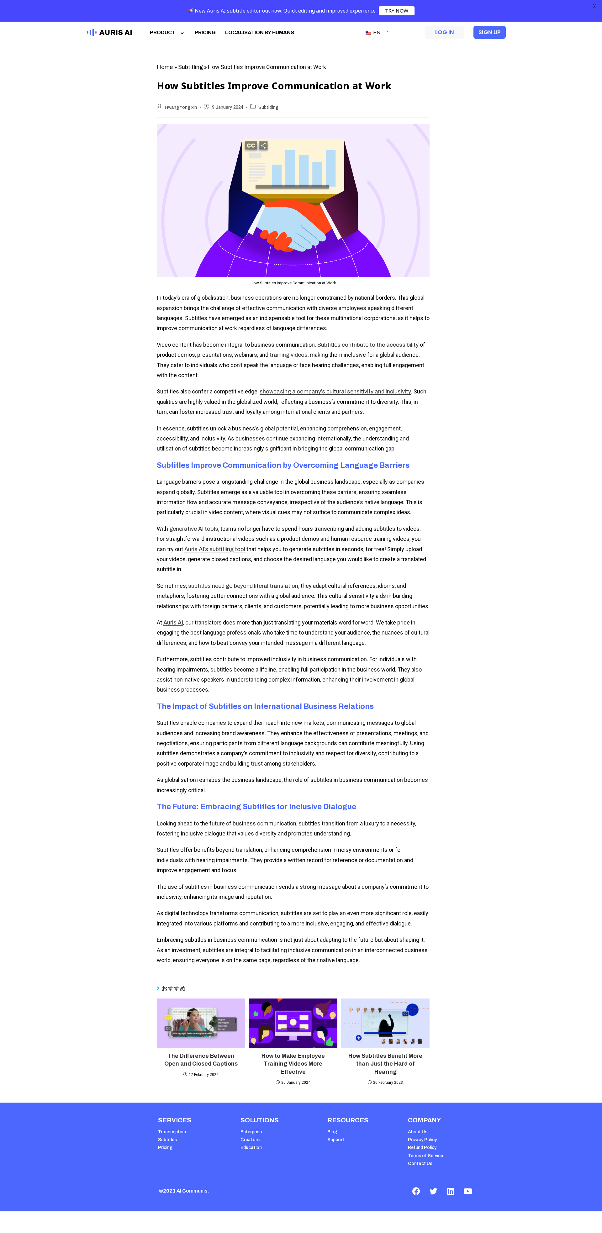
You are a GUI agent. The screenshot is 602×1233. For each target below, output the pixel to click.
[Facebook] (416, 1191)
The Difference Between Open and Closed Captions (201, 1060)
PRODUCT (162, 32)
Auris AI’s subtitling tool (215, 549)
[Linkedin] (450, 1191)
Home (165, 67)
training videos (289, 355)
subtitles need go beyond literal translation (243, 586)
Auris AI (173, 622)
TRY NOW (396, 10)
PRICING (205, 32)
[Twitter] (433, 1191)
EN (376, 32)
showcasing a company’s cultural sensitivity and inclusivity (335, 391)
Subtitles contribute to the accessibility (368, 345)
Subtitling (190, 67)
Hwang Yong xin (181, 107)
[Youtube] (468, 1191)
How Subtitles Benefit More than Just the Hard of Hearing (385, 1064)
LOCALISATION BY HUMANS (259, 32)
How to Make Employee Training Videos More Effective (293, 1064)
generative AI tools (193, 529)
